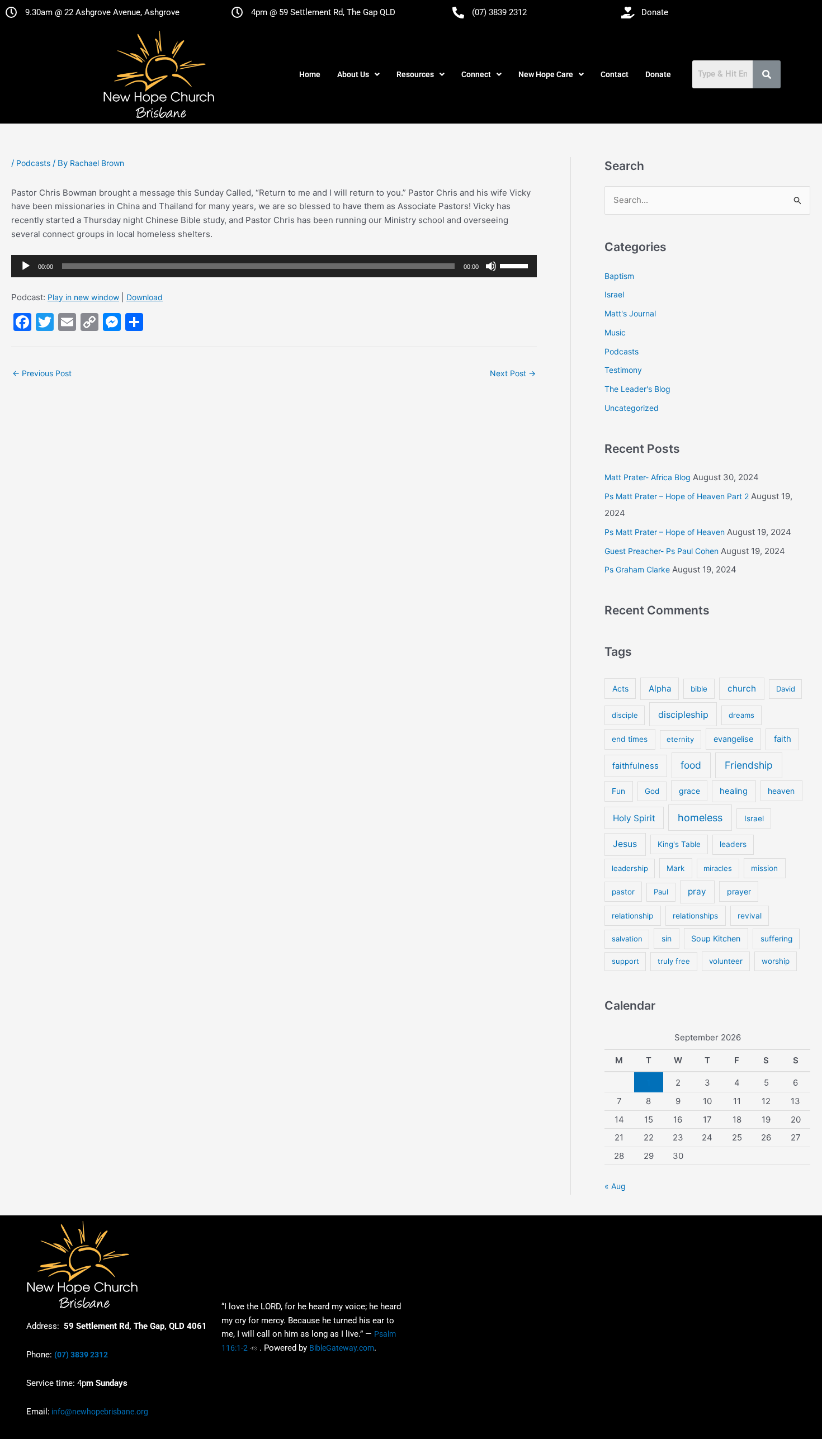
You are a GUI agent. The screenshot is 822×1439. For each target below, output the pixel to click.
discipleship (683, 714)
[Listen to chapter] (253, 1347)
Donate (658, 74)
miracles (717, 868)
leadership (630, 868)
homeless (700, 817)
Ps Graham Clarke (637, 569)
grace (689, 791)
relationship (632, 915)
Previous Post (42, 373)
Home (309, 74)
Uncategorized (631, 408)
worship (776, 961)
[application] (274, 266)
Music (615, 332)
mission (764, 868)
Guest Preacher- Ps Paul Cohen (661, 551)
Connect (476, 74)
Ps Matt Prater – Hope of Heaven (664, 532)
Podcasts (33, 163)
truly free (674, 961)
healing (734, 791)
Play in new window (83, 297)
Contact (615, 74)
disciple (625, 715)
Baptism (619, 276)
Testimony (623, 370)
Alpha (660, 688)
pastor (623, 891)
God (652, 791)
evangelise (733, 739)
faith (782, 738)
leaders (733, 844)
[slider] (515, 265)
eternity (680, 739)
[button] (358, 74)
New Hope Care (545, 74)
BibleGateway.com (341, 1347)
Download (144, 297)
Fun (618, 791)
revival (750, 915)
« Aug (615, 1186)
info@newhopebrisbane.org (99, 1411)
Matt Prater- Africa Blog (647, 477)
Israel (614, 294)
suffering (776, 938)
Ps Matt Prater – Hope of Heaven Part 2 (676, 496)
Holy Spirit (634, 818)
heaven (781, 791)
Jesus (625, 844)
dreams (741, 715)
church (741, 688)
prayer (739, 891)
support (625, 961)
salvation (627, 938)
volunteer (726, 961)
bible (699, 688)
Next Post (513, 373)
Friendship (749, 765)
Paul (661, 891)
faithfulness (635, 766)
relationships (695, 915)
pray (697, 891)
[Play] (25, 266)
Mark (675, 868)
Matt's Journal (630, 313)
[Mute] (491, 266)
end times (630, 739)
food (691, 765)
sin (667, 938)
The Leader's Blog (637, 389)
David (785, 688)
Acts (620, 688)
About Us (353, 74)
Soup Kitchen (715, 938)
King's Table (679, 844)
